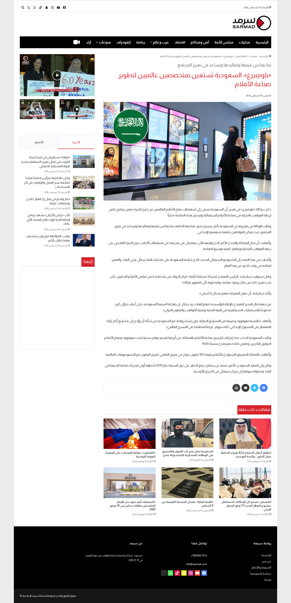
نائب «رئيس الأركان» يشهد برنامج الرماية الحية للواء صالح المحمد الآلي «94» (48, 219)
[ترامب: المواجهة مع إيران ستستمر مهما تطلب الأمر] (84, 240)
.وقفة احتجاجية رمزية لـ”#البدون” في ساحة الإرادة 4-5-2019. (77, 128)
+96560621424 (199, 555)
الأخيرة (76, 142)
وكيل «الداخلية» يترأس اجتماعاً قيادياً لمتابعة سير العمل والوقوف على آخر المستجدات (47, 182)
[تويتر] (255, 388)
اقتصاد (180, 42)
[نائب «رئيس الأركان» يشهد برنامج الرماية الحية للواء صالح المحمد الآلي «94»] (84, 219)
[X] (29, 7)
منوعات (105, 42)
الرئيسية (262, 42)
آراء (89, 42)
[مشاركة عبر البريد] (245, 388)
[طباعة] (236, 388)
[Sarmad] (252, 23)
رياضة (140, 42)
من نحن (266, 561)
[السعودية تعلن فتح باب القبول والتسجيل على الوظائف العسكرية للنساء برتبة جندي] (187, 433)
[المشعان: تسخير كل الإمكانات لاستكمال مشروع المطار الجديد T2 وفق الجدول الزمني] (245, 482)
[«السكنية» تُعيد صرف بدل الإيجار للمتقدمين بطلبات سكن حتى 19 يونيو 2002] (129, 482)
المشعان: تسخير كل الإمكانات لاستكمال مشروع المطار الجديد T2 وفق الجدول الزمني (246, 505)
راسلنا (267, 579)
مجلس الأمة (223, 42)
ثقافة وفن (241, 56)
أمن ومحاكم (200, 42)
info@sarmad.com (196, 564)
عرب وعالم (161, 42)
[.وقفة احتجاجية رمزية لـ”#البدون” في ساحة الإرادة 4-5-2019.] (57, 75)
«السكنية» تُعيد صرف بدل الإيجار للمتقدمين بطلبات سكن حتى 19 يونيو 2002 (133, 505)
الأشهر (38, 142)
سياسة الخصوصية (260, 573)
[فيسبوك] (264, 388)
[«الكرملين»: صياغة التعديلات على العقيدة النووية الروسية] (129, 433)
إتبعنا (88, 261)
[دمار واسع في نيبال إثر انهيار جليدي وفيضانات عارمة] (84, 203)
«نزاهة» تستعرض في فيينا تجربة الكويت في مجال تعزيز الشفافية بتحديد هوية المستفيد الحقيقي (45, 161)
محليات (244, 42)
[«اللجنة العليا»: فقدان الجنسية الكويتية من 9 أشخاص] (187, 482)
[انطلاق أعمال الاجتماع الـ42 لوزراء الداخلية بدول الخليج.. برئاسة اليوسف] (245, 433)
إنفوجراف (124, 42)
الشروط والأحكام (261, 567)
